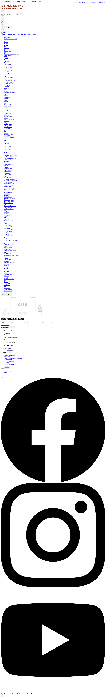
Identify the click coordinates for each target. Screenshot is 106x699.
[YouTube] (53, 692)
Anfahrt (92, 3)
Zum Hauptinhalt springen (8, 1)
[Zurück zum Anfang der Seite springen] (2, 695)
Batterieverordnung (9, 361)
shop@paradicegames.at (10, 337)
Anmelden (3, 31)
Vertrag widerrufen (6, 348)
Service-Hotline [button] (5, 327)
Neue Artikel (7, 371)
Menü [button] (2, 368)
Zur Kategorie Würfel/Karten (11, 255)
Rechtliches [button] (4, 352)
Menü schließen (7, 27)
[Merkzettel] (2, 22)
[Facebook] (53, 482)
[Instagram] (53, 587)
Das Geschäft (79, 3)
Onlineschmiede (28, 693)
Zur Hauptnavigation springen (33, 1)
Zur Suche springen (20, 1)
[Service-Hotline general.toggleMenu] (12, 327)
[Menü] (2, 11)
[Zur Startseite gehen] (12, 9)
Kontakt (102, 3)
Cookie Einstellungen (9, 364)
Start (5, 374)
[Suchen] (18, 14)
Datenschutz (7, 362)
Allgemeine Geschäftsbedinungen (13, 358)
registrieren (6, 32)
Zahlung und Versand (9, 355)
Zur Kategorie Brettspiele (10, 39)
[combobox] (8, 14)
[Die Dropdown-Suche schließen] (21, 14)
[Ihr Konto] (2, 24)
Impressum (7, 356)
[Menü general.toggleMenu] (7, 367)
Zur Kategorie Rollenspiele (11, 240)
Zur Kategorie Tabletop (10, 221)
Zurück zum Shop (5, 325)
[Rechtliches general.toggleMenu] (10, 351)
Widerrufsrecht (8, 359)
